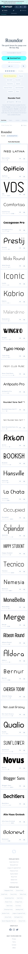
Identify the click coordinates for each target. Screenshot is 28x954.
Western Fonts (5, 913)
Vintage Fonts (18, 902)
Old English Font (18, 917)
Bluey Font (14, 876)
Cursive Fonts (19, 890)
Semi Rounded (19, 87)
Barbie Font (14, 879)
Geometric (10, 84)
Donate (19, 102)
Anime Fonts (8, 917)
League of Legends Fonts (18, 913)
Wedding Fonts (19, 909)
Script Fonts (4, 894)
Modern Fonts (8, 902)
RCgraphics (11, 102)
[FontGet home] (6, 7)
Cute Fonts (19, 898)
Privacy (14, 939)
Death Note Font (14, 862)
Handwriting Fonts (9, 898)
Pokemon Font (14, 871)
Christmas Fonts (8, 909)
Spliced (18, 84)
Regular (21, 76)
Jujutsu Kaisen (14, 874)
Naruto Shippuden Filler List (9, 921)
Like (11, 66)
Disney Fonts (22, 921)
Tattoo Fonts (23, 894)
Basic (17, 91)
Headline (10, 91)
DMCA (14, 948)
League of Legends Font (14, 868)
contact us (19, 2)
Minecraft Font (14, 865)
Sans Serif (9, 80)
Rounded (18, 80)
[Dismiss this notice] (26, 2)
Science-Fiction (8, 87)
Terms (14, 942)
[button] (21, 6)
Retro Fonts (10, 905)
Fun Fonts (18, 905)
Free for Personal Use (10, 76)
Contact (14, 945)
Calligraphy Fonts (8, 890)
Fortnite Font (14, 882)
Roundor (8, 107)
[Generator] (14, 10)
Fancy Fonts (13, 894)
